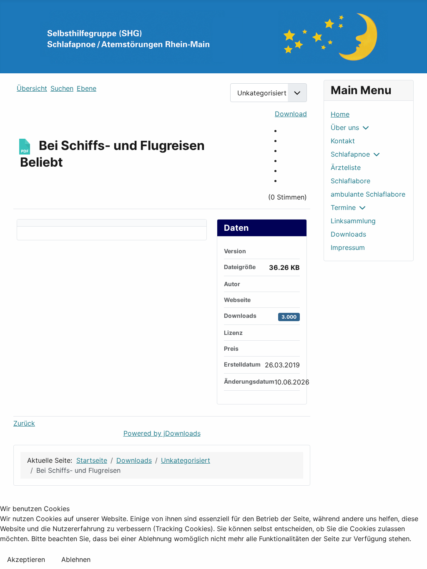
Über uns (345, 127)
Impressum (348, 247)
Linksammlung (353, 221)
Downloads (348, 234)
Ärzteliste (346, 167)
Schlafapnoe (350, 154)
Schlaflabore (350, 181)
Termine (343, 207)
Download (291, 114)
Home (340, 114)
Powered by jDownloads (162, 433)
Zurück (24, 423)
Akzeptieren (26, 559)
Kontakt (343, 141)
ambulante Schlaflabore (368, 194)
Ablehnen (75, 559)
